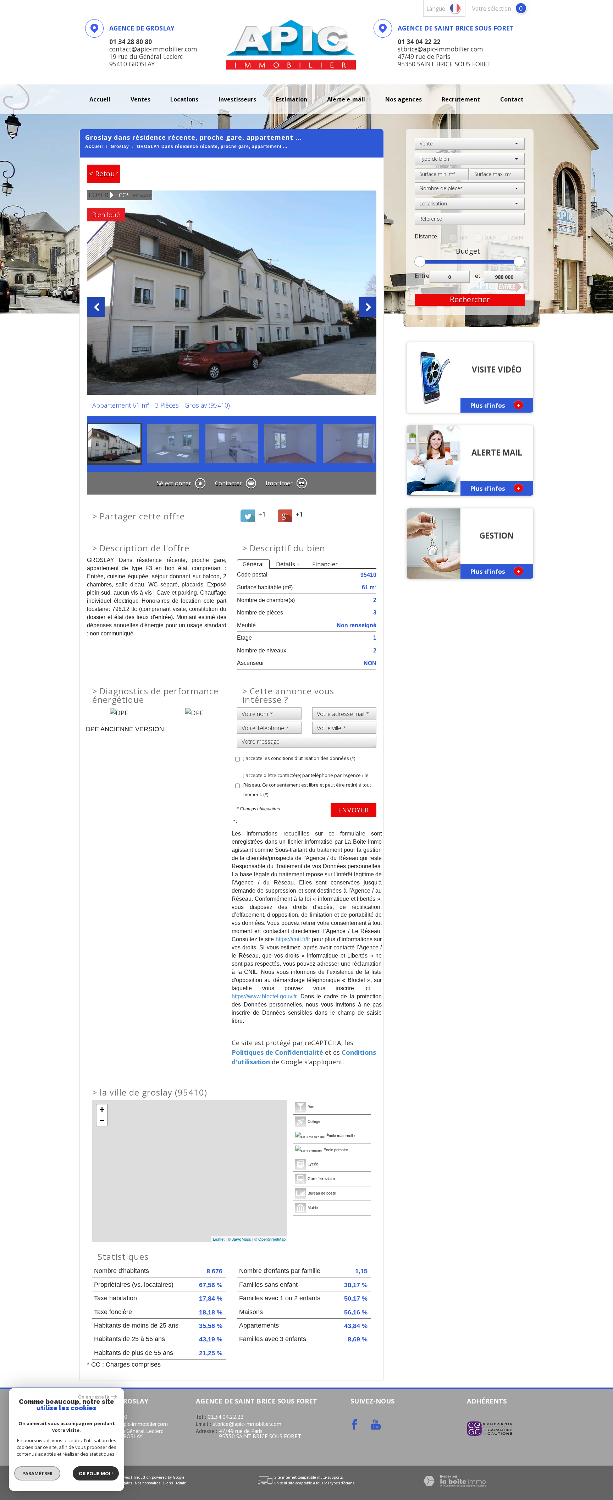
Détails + (288, 564)
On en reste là (93, 1397)
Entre (422, 276)
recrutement (461, 99)
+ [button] (102, 1109)
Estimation (291, 99)
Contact (512, 99)
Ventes (140, 99)
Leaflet (219, 1239)
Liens (168, 1482)
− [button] (102, 1120)
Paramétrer (37, 1473)
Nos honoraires (147, 1482)
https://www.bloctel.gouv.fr (264, 996)
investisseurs (237, 99)
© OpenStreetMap (270, 1239)
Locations (184, 99)
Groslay (120, 146)
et (477, 276)
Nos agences (403, 99)
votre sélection (491, 8)
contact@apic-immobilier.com (132, 1423)
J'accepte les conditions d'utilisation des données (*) (299, 758)
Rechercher (470, 299)
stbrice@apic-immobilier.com (246, 1423)
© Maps (239, 1239)
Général (253, 564)
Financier (325, 564)
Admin (181, 1482)
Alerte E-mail (346, 99)
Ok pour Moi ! (96, 1473)
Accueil (99, 99)
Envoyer (353, 810)
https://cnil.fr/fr (293, 939)
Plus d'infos (495, 405)
